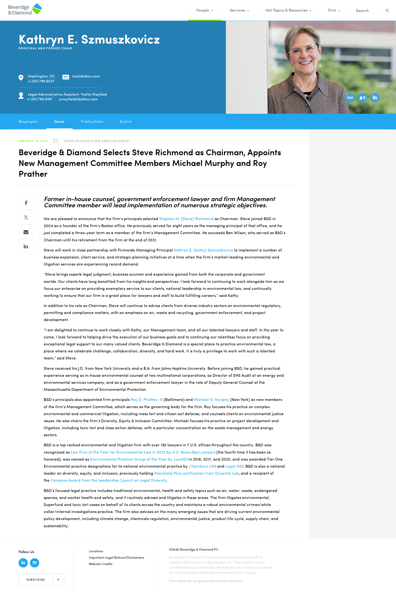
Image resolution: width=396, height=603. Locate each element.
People (202, 10)
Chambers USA (202, 466)
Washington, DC (41, 76)
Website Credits (100, 563)
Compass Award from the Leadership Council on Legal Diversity (109, 480)
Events (126, 121)
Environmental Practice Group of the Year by (139, 459)
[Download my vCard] (362, 97)
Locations (96, 551)
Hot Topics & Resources (286, 10)
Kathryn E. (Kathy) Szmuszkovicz (203, 250)
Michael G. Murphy (211, 399)
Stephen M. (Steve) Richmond (186, 218)
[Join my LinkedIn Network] (374, 97)
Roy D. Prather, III (147, 399)
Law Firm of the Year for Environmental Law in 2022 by (143, 452)
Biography (28, 121)
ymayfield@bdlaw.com (78, 99)
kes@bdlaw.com (86, 76)
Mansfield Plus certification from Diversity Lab (196, 473)
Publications (92, 121)
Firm (332, 10)
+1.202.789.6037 (41, 81)
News (59, 121)
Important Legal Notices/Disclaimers (116, 557)
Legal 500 (234, 466)
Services (237, 10)
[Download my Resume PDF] (349, 97)
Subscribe (35, 579)
